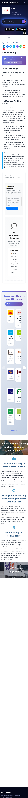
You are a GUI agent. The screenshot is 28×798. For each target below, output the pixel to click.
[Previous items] (3, 367)
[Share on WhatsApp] (20, 46)
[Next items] (24, 367)
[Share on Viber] (17, 46)
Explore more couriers (14, 304)
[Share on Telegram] (10, 46)
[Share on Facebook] (7, 46)
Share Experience (12, 208)
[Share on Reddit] (24, 46)
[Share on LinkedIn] (4, 46)
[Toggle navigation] (24, 2)
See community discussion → (13, 62)
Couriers (3, 38)
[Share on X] (14, 46)
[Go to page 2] (14, 430)
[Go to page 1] (12, 430)
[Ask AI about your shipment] (24, 33)
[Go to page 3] (16, 430)
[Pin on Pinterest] (4, 49)
